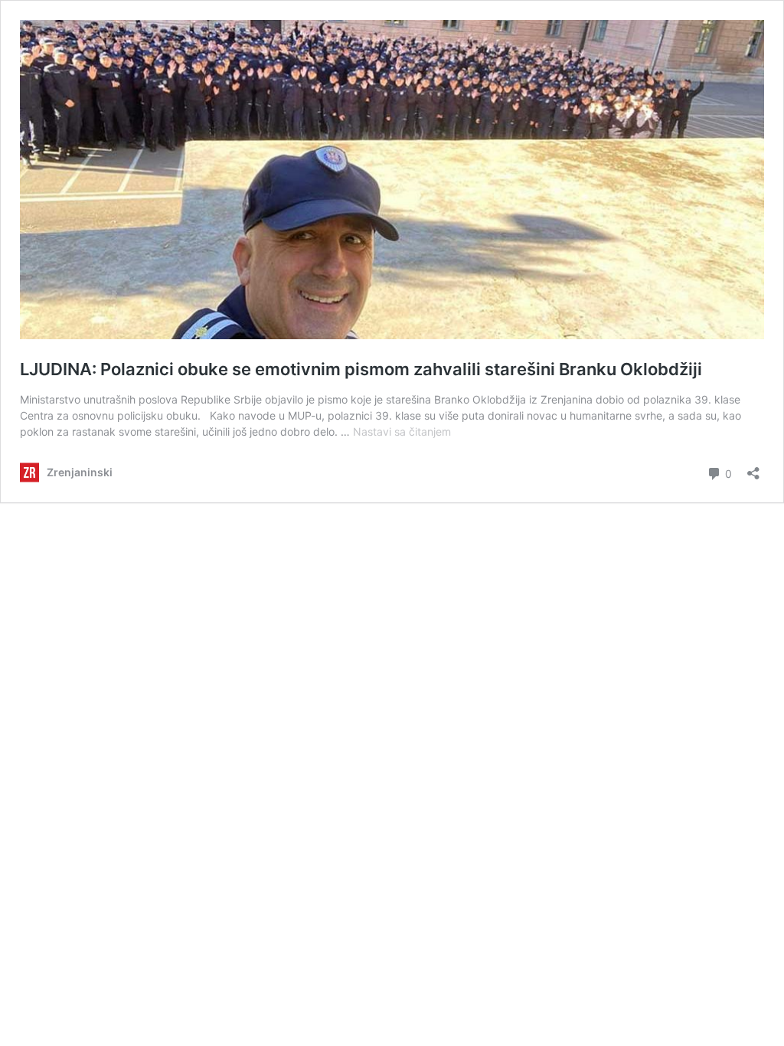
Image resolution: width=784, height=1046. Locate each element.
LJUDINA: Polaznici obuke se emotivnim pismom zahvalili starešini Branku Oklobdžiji (361, 369)
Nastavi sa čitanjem (402, 431)
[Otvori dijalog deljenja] (753, 468)
